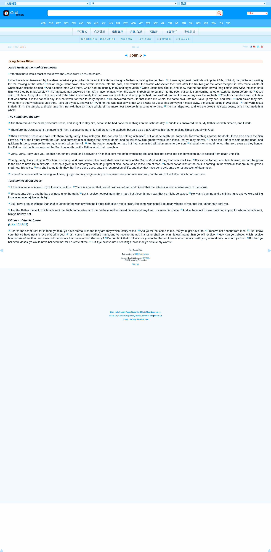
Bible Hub (135, 264)
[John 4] (4, 257)
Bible (10, 47)
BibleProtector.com (142, 254)
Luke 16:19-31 (18, 224)
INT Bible (146, 258)
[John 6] (267, 257)
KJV (16, 47)
